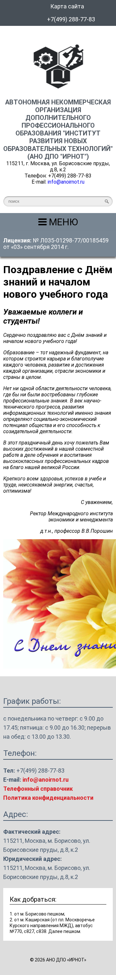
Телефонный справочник (38, 788)
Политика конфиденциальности (48, 797)
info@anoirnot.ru (66, 182)
